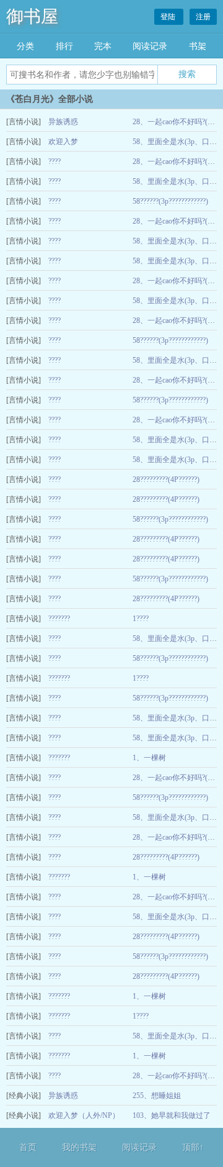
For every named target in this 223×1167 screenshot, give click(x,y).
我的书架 (79, 1147)
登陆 (168, 16)
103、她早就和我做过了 (172, 1115)
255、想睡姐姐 (157, 1095)
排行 (64, 46)
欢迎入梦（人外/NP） (84, 1115)
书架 (197, 46)
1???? (141, 618)
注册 (203, 16)
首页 (28, 1147)
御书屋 (32, 16)
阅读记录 (150, 46)
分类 (25, 46)
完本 (103, 46)
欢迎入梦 (63, 141)
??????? (59, 618)
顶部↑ (193, 1147)
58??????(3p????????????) (170, 201)
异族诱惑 (63, 121)
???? (54, 161)
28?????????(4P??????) (166, 479)
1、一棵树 (149, 757)
